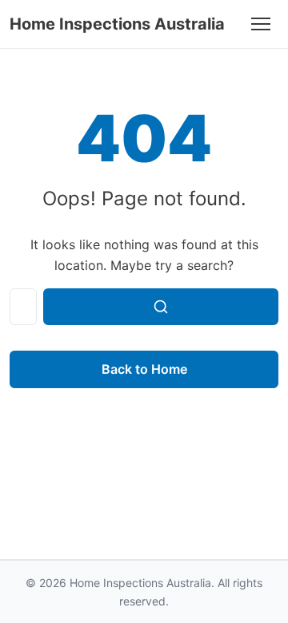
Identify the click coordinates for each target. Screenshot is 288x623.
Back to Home (144, 369)
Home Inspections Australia (117, 24)
